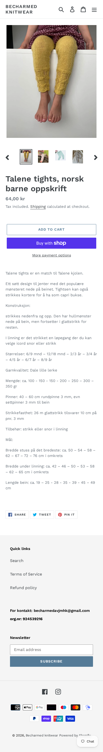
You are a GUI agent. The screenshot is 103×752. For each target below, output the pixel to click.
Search (17, 560)
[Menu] (94, 9)
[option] (26, 157)
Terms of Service (26, 574)
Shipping (38, 206)
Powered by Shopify (75, 735)
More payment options (51, 255)
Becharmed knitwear (22, 9)
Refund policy (23, 587)
